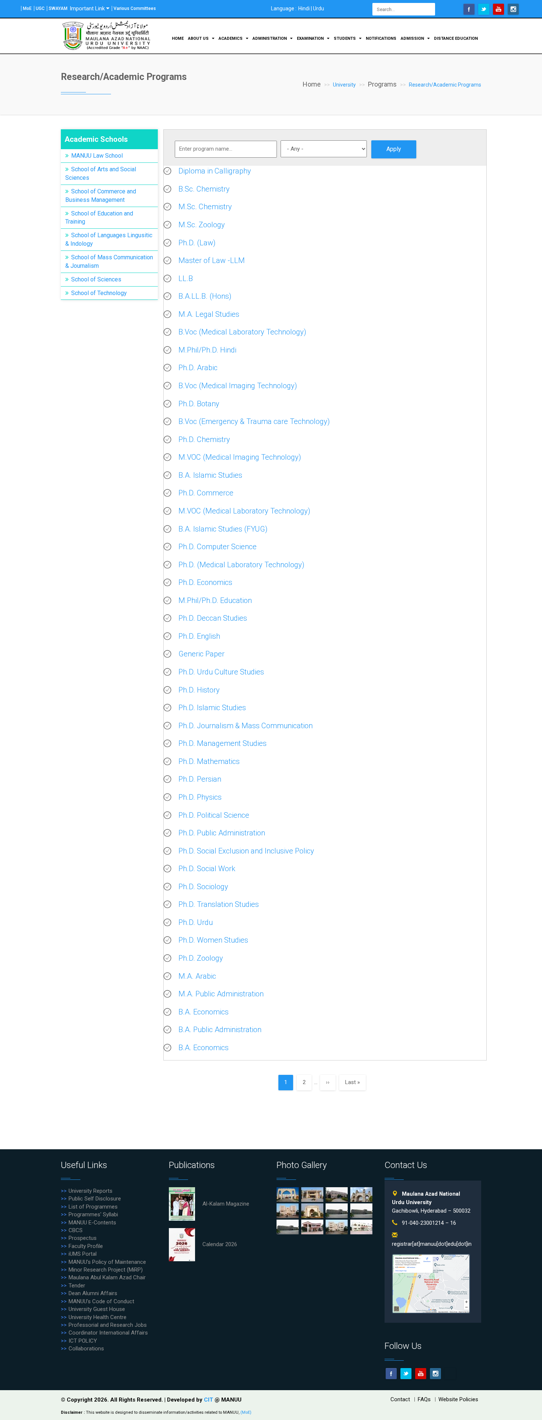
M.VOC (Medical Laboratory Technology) (244, 510)
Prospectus (83, 1238)
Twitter (483, 9)
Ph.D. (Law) (197, 242)
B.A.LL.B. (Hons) (205, 296)
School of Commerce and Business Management (100, 195)
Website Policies (458, 1399)
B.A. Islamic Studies (210, 475)
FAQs (424, 1399)
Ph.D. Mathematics (209, 761)
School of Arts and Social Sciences (100, 173)
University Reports (90, 1191)
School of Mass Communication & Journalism (109, 261)
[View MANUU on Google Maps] (431, 1283)
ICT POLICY (83, 1340)
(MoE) (245, 1412)
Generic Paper (201, 653)
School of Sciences (96, 279)
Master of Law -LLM (211, 260)
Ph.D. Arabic (198, 367)
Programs (382, 84)
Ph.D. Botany (198, 403)
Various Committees (135, 8)
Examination (311, 38)
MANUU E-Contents (92, 1222)
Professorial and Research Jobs (108, 1325)
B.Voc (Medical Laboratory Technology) (242, 331)
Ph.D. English (199, 636)
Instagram (513, 9)
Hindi (304, 8)
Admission (413, 38)
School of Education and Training (99, 217)
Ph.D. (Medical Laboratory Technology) (241, 564)
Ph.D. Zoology (200, 958)
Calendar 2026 (219, 1244)
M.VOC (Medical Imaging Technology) (239, 457)
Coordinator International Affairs (108, 1332)
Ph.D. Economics (205, 582)
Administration (270, 38)
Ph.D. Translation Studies (218, 904)
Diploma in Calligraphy (214, 170)
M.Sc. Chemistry (205, 206)
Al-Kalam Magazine (225, 1203)
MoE (27, 8)
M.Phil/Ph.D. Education (215, 600)
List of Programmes (93, 1206)
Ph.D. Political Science (213, 815)
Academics (231, 38)
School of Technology (99, 293)
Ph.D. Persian (199, 779)
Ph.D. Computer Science (217, 546)
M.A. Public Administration (221, 993)
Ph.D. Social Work (206, 868)
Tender (77, 1285)
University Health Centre (97, 1317)
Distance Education (456, 38)
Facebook (469, 9)
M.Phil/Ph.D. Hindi (207, 350)
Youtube (498, 9)
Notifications (381, 38)
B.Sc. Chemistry (204, 189)
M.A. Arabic (197, 976)
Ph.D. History (199, 690)
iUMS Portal (83, 1254)
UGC (40, 8)
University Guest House (97, 1309)
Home (178, 38)
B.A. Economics (203, 1011)
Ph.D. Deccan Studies (212, 618)
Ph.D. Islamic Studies (212, 707)
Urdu (318, 8)
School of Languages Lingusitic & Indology (108, 239)
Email (450, 1373)
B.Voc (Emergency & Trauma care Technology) (254, 421)
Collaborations (86, 1348)
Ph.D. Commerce (205, 492)
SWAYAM (58, 8)
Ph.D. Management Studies (222, 743)
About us (199, 38)
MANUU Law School (97, 155)
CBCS (76, 1230)
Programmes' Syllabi (93, 1214)
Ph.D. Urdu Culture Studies (221, 671)
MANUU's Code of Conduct (101, 1301)
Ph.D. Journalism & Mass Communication (245, 725)
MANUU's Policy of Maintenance (107, 1262)
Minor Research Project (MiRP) (106, 1269)
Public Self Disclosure (95, 1198)
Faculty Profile (86, 1246)
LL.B (185, 278)
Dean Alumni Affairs (93, 1293)
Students (345, 38)
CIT (209, 1399)
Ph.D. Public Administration (221, 832)
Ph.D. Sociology (203, 886)
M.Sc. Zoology (201, 224)
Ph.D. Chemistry (204, 439)
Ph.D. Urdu (195, 922)
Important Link (87, 8)
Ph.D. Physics (200, 797)
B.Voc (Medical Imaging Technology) (237, 385)
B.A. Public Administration (219, 1029)
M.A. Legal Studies (208, 314)
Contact (400, 1399)
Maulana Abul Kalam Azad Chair (107, 1277)
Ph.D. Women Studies (213, 940)
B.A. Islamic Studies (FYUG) (223, 529)
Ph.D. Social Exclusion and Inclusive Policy (246, 850)
